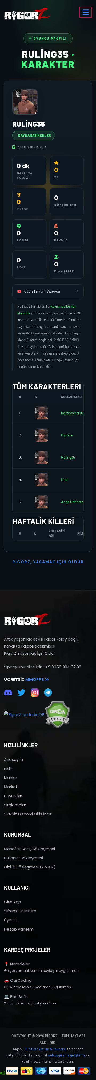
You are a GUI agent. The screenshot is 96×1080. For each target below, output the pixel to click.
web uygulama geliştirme (66, 1055)
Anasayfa (13, 759)
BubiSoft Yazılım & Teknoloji (45, 1049)
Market (11, 786)
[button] (85, 12)
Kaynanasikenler (34, 135)
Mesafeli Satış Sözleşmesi (29, 849)
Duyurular (13, 796)
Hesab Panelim (19, 929)
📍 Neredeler (17, 964)
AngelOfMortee (73, 501)
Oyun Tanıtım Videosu (42, 291)
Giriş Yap (12, 902)
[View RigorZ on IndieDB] (24, 714)
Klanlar (10, 777)
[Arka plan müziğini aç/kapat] (2, 1073)
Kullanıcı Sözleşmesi (23, 858)
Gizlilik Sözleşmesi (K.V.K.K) (30, 867)
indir (8, 768)
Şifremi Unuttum (20, 911)
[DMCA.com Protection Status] (57, 714)
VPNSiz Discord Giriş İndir (27, 814)
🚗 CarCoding (18, 980)
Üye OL (10, 920)
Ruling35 (68, 457)
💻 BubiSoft (15, 996)
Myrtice (67, 435)
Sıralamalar (15, 805)
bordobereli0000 (74, 413)
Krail (64, 479)
